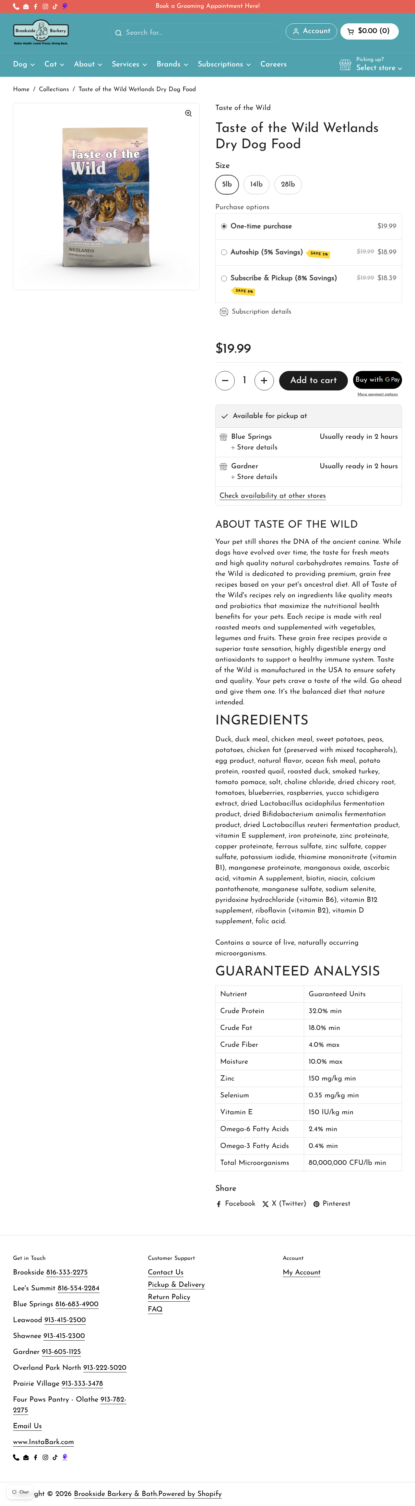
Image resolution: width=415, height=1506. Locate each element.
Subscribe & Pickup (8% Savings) (285, 284)
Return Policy (169, 1297)
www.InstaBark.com (43, 1442)
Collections (54, 90)
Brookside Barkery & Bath (115, 1494)
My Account (302, 1272)
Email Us (27, 1426)
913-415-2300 (64, 1336)
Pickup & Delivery (176, 1285)
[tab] (254, 447)
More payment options (378, 394)
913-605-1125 (61, 1352)
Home (21, 90)
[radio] (224, 226)
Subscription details (261, 311)
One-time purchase (261, 226)
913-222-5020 (104, 1368)
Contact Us (166, 1272)
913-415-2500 (65, 1320)
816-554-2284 (79, 1288)
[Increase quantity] (264, 380)
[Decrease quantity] (225, 380)
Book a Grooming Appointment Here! (208, 6)
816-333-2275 (67, 1272)
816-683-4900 (77, 1304)
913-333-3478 (82, 1384)
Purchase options (242, 207)
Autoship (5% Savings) (279, 253)
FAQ (155, 1309)
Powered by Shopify (190, 1494)
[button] (370, 64)
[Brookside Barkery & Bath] (41, 32)
